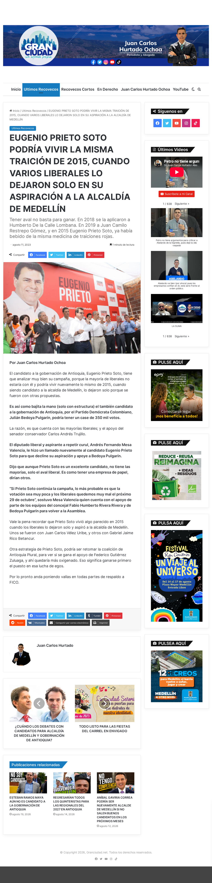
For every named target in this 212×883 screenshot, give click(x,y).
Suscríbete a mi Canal (179, 194)
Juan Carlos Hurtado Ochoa (145, 89)
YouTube (181, 89)
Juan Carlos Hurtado (55, 645)
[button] (182, 204)
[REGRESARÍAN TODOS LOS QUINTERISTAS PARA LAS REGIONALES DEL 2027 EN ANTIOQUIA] (72, 782)
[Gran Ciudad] (106, 44)
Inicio (16, 89)
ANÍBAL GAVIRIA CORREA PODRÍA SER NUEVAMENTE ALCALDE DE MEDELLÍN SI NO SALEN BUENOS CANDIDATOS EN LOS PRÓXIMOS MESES (114, 809)
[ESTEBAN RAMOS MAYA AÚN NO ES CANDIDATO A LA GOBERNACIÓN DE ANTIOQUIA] (28, 782)
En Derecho (107, 89)
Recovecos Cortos (77, 89)
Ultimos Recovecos (41, 89)
